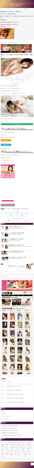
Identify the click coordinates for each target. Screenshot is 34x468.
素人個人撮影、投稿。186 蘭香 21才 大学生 (9, 432)
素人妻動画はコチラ (6, 144)
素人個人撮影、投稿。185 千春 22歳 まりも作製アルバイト (12, 435)
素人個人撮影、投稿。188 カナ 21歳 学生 (9, 428)
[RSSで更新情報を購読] (25, 220)
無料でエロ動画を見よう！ (17, 1)
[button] (22, 80)
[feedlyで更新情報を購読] (9, 220)
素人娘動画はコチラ (6, 140)
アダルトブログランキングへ (7, 381)
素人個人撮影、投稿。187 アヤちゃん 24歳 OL (10, 430)
